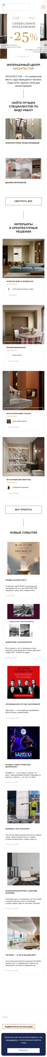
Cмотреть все (23, 201)
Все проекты (23, 510)
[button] (19, 53)
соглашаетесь (12, 1040)
